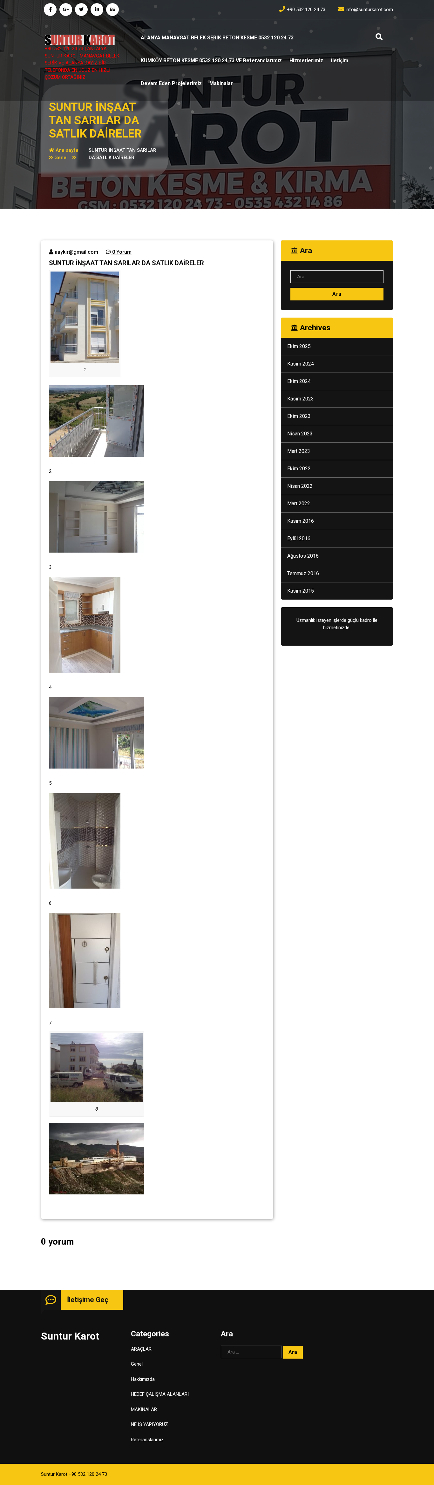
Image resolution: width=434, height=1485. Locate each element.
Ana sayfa (66, 150)
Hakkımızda (143, 1379)
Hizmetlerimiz (306, 60)
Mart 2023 (298, 451)
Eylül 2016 (298, 538)
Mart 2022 (298, 504)
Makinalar (221, 83)
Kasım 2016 (300, 521)
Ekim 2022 (299, 469)
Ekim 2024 (299, 381)
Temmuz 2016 (303, 573)
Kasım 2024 (300, 364)
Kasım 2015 (300, 591)
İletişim (339, 60)
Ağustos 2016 (303, 556)
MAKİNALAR (144, 1409)
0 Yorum (121, 252)
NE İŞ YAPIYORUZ (149, 1424)
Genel (61, 157)
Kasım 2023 (300, 399)
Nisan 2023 (300, 434)
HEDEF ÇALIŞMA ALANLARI (160, 1394)
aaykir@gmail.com (75, 252)
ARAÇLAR (141, 1349)
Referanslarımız (147, 1439)
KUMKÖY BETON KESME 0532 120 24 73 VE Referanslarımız (211, 60)
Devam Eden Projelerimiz (171, 83)
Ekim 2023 (299, 416)
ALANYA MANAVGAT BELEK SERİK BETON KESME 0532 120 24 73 (217, 38)
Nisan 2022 (300, 486)
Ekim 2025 (299, 346)
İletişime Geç (87, 1300)
